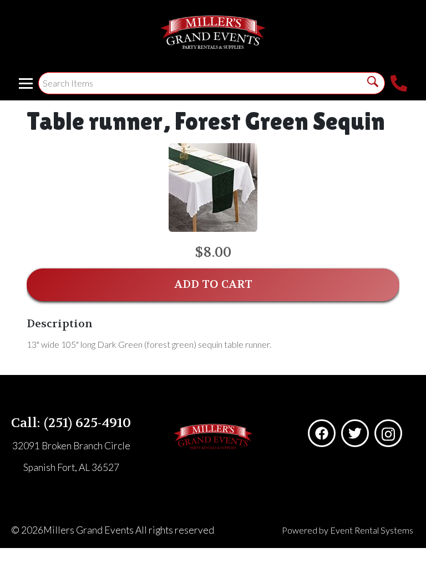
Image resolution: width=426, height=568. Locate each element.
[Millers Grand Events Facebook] (322, 433)
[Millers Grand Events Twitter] (355, 433)
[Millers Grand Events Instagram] (388, 433)
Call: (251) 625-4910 (71, 423)
